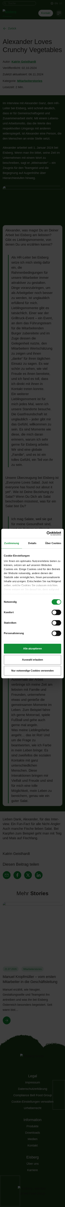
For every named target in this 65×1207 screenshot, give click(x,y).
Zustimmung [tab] (11, 543)
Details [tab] (32, 543)
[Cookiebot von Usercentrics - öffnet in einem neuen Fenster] (46, 533)
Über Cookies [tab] (53, 543)
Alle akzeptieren (32, 648)
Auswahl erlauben (32, 659)
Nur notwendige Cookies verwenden (32, 670)
